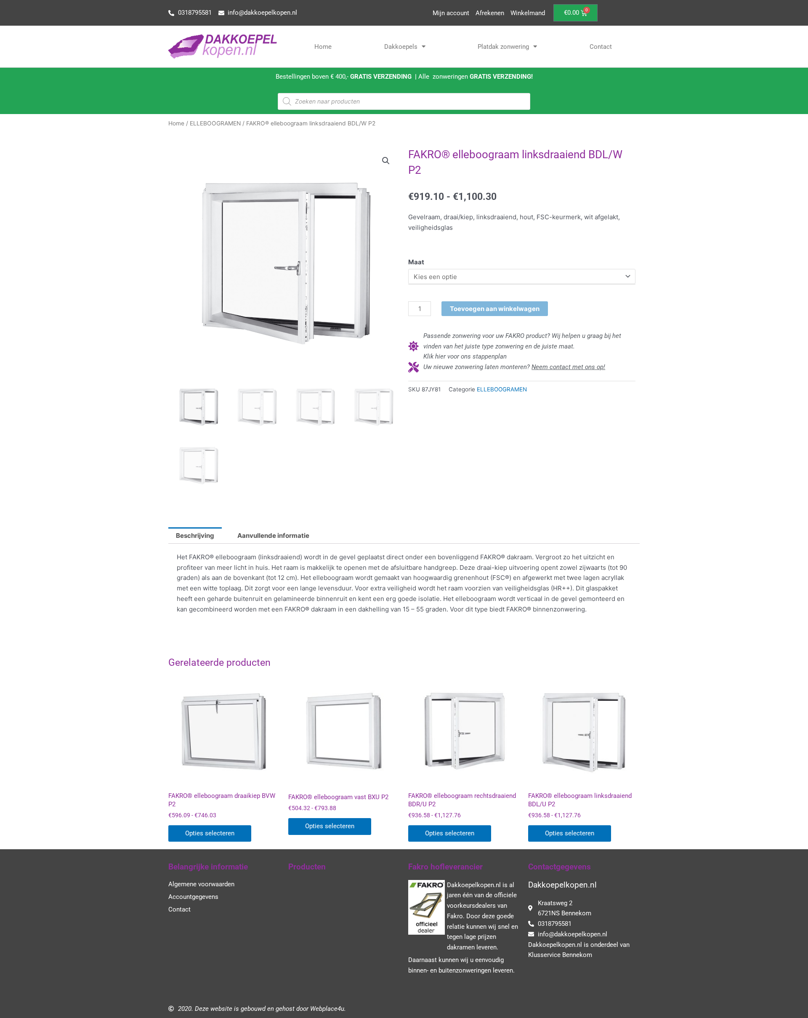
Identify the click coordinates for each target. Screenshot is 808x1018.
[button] (385, 160)
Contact (601, 47)
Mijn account (451, 13)
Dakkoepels (400, 47)
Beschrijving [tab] (195, 536)
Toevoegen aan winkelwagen (495, 309)
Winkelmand (527, 13)
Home (323, 47)
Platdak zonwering (503, 47)
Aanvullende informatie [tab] (273, 536)
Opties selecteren (209, 833)
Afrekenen (490, 13)
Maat (416, 262)
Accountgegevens (193, 897)
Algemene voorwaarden (201, 884)
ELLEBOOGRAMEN (215, 123)
